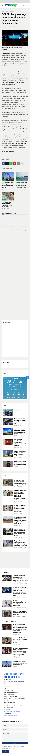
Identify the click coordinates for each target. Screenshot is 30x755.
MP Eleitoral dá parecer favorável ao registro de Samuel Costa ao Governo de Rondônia (20, 603)
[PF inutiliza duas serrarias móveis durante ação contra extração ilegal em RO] (8, 482)
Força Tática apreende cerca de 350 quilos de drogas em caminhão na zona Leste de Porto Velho (20, 544)
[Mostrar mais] (22, 163)
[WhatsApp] (10, 163)
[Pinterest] (14, 163)
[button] (2, 5)
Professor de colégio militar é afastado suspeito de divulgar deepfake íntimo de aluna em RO (20, 520)
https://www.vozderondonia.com (12, 711)
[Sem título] (8, 412)
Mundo (12, 11)
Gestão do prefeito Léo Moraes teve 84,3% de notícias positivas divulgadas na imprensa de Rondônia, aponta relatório (20, 578)
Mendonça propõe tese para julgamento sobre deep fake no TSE (20, 421)
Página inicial (5, 11)
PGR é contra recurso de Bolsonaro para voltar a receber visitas (20, 453)
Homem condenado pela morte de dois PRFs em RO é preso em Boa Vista (20, 431)
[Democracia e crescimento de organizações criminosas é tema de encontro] (8, 442)
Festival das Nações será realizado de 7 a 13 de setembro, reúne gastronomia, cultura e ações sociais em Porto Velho (19, 591)
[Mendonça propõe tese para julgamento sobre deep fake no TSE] (8, 421)
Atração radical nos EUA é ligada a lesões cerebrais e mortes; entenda (8, 185)
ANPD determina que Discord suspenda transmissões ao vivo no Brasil (20, 464)
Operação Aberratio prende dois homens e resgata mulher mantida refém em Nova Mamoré (20, 508)
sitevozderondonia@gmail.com (12, 715)
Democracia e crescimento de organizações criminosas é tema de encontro (20, 442)
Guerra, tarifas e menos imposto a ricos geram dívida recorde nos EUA (7, 204)
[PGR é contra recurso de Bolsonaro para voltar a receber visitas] (8, 453)
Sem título (17, 410)
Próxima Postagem (22, 230)
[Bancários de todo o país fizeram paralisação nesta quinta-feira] (7, 613)
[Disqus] (15, 252)
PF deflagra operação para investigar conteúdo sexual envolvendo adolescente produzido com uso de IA (20, 495)
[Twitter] (7, 163)
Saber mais (12, 748)
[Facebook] (3, 163)
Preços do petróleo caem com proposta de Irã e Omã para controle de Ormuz (21, 185)
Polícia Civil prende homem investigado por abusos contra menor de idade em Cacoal (20, 532)
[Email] (18, 163)
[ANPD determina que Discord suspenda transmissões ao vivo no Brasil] (8, 464)
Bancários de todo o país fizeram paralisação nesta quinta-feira (20, 612)
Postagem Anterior (8, 230)
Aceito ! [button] (5, 752)
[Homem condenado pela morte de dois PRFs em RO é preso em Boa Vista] (8, 431)
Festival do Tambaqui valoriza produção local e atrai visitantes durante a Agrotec (20, 640)
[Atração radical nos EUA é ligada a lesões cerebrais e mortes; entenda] (7, 664)
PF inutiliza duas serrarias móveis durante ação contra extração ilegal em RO (20, 482)
